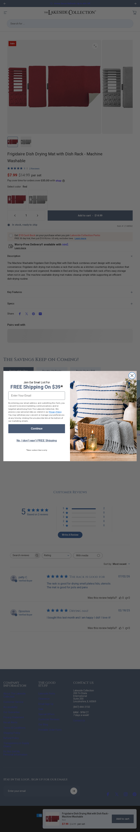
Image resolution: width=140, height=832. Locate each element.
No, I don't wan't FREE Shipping (37, 440)
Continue (37, 428)
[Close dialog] (132, 375)
